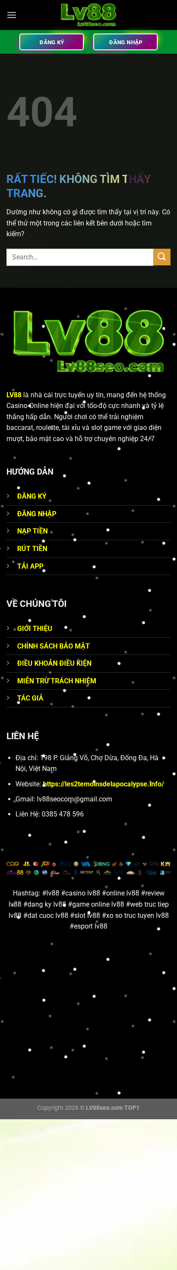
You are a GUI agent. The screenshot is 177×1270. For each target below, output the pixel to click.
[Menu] (11, 14)
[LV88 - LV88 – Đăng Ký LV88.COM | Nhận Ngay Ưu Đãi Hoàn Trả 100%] (88, 15)
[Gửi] (162, 257)
